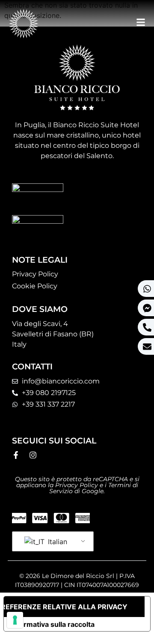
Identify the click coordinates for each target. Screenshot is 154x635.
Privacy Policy (35, 274)
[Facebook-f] (16, 455)
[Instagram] (33, 455)
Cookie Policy (34, 286)
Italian (56, 541)
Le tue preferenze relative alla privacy (65, 606)
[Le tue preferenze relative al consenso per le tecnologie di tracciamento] (15, 620)
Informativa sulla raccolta (53, 624)
